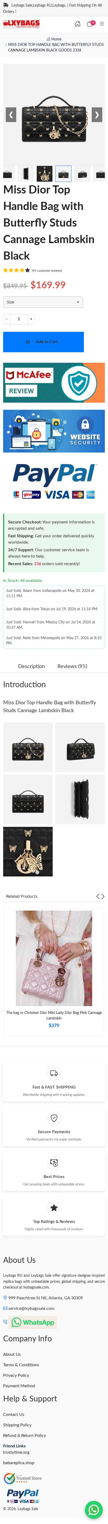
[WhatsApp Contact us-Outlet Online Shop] (94, 1510)
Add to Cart (47, 342)
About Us (12, 1354)
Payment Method (19, 1386)
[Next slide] (103, 896)
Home (55, 39)
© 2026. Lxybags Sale (20, 1509)
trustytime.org (16, 1452)
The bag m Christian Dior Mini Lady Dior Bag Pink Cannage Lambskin (54, 1015)
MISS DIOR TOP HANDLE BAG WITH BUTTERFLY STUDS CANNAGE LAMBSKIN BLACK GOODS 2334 (56, 47)
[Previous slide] (98, 896)
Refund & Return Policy (24, 1435)
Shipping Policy (17, 1425)
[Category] (102, 24)
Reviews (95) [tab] (72, 666)
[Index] (77, 24)
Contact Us (13, 1414)
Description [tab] (31, 666)
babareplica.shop (18, 1463)
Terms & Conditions (21, 1365)
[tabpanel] (54, 974)
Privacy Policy (16, 1375)
